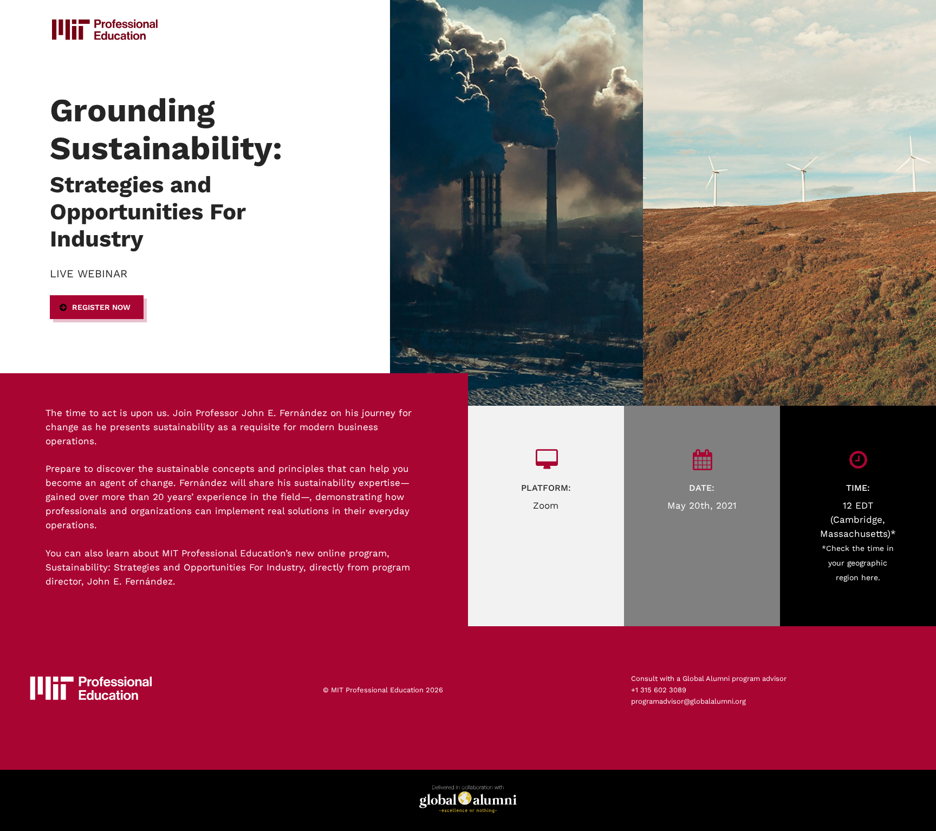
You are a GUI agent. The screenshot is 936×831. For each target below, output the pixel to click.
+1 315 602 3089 (658, 690)
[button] (97, 307)
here (869, 577)
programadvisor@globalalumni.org (688, 701)
